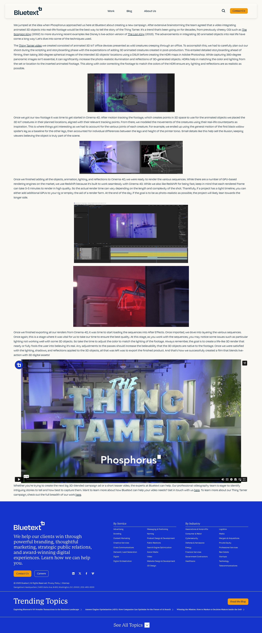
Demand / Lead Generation (125, 552)
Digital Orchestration (122, 561)
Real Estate (224, 552)
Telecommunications (228, 565)
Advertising (118, 529)
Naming (150, 533)
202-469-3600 (87, 587)
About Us (150, 11)
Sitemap (65, 583)
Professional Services (228, 547)
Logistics (223, 529)
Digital (116, 556)
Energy (188, 547)
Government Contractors (196, 556)
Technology (224, 561)
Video (149, 556)
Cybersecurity (191, 538)
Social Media (152, 552)
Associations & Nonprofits (196, 529)
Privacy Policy (54, 583)
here (78, 494)
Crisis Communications (123, 547)
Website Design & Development (161, 561)
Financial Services (193, 552)
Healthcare (190, 561)
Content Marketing (121, 538)
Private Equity (225, 542)
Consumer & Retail (193, 533)
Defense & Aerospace (194, 542)
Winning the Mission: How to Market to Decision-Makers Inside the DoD (209, 609)
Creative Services (121, 542)
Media (222, 533)
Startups (223, 556)
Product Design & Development (161, 538)
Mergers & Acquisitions (229, 538)
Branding (117, 533)
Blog (129, 11)
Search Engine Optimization (159, 547)
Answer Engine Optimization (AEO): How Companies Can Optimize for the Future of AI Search (128, 609)
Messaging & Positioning (157, 529)
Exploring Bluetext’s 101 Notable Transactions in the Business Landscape (46, 609)
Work (111, 11)
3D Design (151, 565)
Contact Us (239, 10)
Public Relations (154, 542)
